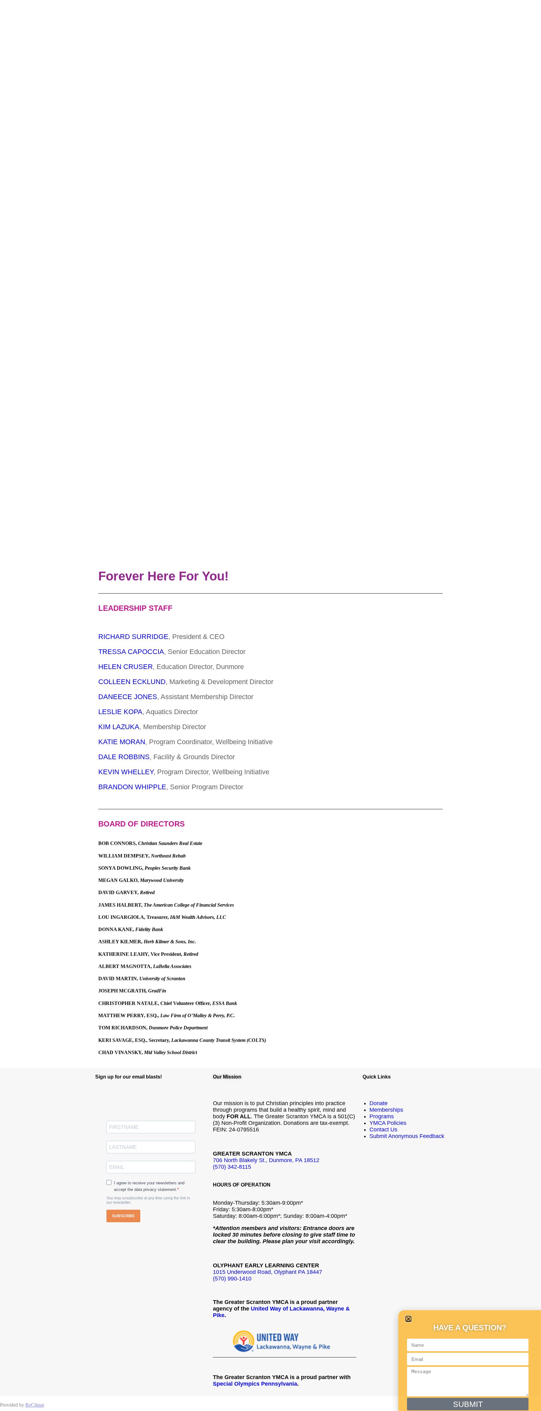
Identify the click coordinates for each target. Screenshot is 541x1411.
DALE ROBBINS (124, 757)
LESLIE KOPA (120, 712)
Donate (378, 1103)
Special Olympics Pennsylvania (255, 1384)
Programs (381, 1116)
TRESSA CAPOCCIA (131, 652)
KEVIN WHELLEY (125, 772)
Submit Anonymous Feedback (406, 1136)
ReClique (34, 1405)
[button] (408, 1318)
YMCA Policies (387, 1123)
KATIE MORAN (121, 742)
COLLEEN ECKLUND (132, 682)
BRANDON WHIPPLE (132, 787)
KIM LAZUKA (118, 727)
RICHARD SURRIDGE (133, 637)
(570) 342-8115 (232, 1167)
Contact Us (383, 1129)
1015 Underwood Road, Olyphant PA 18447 (267, 1272)
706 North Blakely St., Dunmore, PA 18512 (266, 1160)
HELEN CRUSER (125, 667)
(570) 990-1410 (232, 1278)
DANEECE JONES (127, 697)
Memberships (386, 1110)
